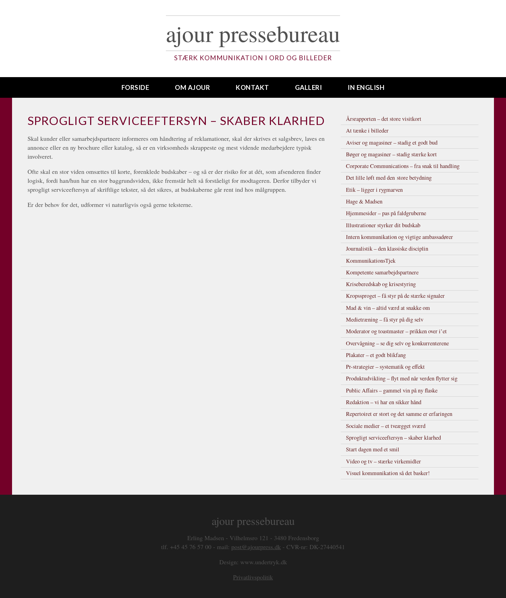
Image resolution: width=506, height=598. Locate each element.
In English (366, 87)
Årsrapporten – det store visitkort (383, 119)
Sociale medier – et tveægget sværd (385, 426)
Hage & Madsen (364, 201)
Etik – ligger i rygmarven (374, 189)
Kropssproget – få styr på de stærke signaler (395, 296)
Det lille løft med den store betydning (389, 177)
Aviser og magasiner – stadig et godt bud (392, 142)
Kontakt (252, 87)
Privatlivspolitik (253, 577)
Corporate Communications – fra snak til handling (403, 166)
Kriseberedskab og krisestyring (381, 284)
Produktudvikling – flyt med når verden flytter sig (401, 378)
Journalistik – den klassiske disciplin (387, 248)
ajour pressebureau (253, 33)
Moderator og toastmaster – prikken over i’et (396, 331)
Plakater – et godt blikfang (376, 355)
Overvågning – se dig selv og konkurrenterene (397, 343)
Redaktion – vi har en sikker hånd (383, 402)
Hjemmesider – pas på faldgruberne (386, 213)
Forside (135, 87)
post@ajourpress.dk (256, 547)
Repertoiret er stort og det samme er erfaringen (399, 414)
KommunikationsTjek (371, 260)
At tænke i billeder (367, 130)
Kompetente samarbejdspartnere (382, 272)
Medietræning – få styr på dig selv (384, 319)
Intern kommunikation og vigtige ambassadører (399, 237)
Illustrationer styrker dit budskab (383, 225)
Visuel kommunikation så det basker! (388, 473)
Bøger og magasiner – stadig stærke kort (391, 154)
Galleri (308, 87)
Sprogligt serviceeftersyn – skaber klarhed (393, 437)
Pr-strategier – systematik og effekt (385, 366)
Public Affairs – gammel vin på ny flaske (392, 390)
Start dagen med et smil (372, 449)
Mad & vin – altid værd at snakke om (388, 308)
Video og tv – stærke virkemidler (383, 461)
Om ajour (192, 87)
